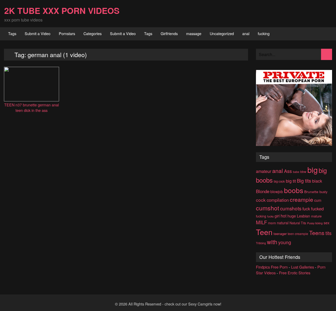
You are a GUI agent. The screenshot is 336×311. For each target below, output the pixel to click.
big (312, 169)
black (317, 181)
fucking (264, 33)
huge (291, 216)
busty (323, 191)
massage (193, 33)
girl (277, 216)
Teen (264, 231)
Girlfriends (169, 33)
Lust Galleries (302, 267)
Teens (316, 233)
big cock (279, 181)
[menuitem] (12, 33)
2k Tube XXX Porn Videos (61, 10)
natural (282, 222)
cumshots (290, 208)
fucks (270, 216)
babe (296, 172)
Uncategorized (222, 33)
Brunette (311, 191)
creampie (301, 199)
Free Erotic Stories (294, 272)
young (284, 242)
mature (316, 216)
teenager (280, 233)
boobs (293, 190)
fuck (306, 209)
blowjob (276, 191)
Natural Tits (298, 223)
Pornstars (67, 33)
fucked (317, 208)
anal (245, 33)
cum (317, 200)
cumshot (267, 208)
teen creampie (298, 233)
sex (326, 222)
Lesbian (303, 216)
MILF (261, 222)
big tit (291, 181)
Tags (12, 33)
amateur (263, 171)
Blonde (262, 191)
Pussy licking (315, 223)
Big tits (304, 180)
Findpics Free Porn (272, 267)
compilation (278, 200)
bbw (303, 171)
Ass (288, 171)
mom (272, 222)
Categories (92, 33)
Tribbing (261, 243)
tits (329, 233)
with (272, 242)
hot (283, 216)
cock (261, 200)
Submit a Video (37, 33)
